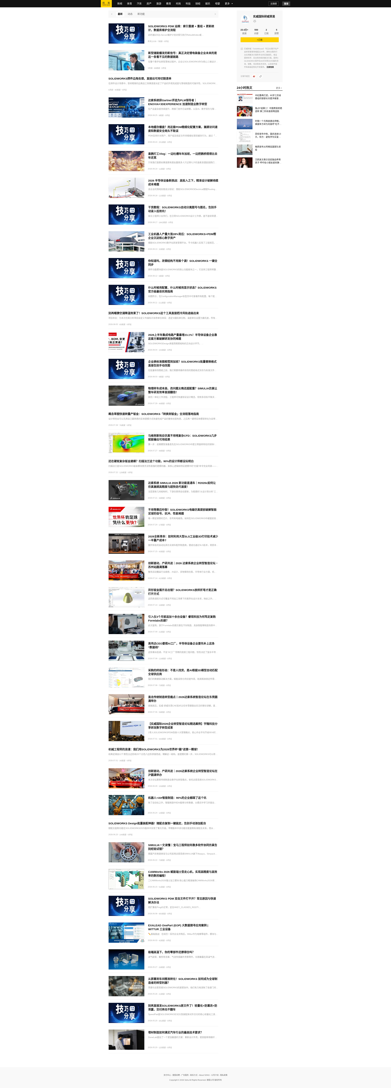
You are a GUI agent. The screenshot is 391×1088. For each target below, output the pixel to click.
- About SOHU (203, 1075)
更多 (278, 88)
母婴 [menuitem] (217, 3)
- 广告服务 (184, 1075)
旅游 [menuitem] (158, 3)
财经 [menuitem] (198, 3)
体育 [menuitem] (129, 3)
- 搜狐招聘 (175, 1075)
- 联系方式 (193, 1075)
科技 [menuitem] (188, 3)
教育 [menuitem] (168, 3)
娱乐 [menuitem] (207, 3)
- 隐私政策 (223, 1075)
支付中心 (167, 1075)
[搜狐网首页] (106, 3)
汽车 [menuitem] (139, 3)
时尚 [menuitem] (178, 3)
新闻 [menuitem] (119, 3)
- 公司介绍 (214, 1075)
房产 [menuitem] (149, 3)
